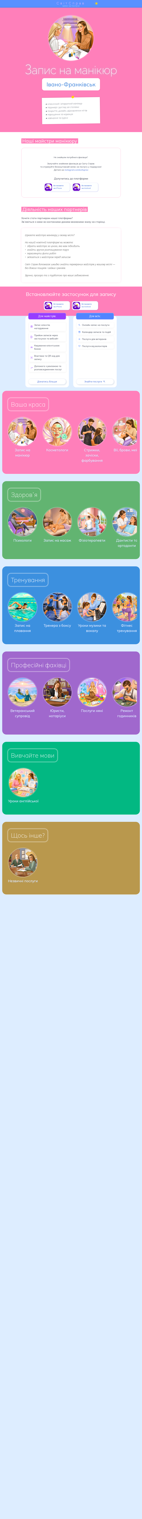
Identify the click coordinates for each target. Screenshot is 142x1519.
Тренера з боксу (57, 625)
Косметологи (57, 450)
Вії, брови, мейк (127, 450)
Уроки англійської (23, 801)
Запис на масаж (57, 540)
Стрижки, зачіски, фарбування (92, 455)
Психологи (22, 540)
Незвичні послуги (23, 881)
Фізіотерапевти (92, 540)
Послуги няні (92, 710)
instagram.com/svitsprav (76, 169)
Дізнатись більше (47, 381)
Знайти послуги (93, 381)
